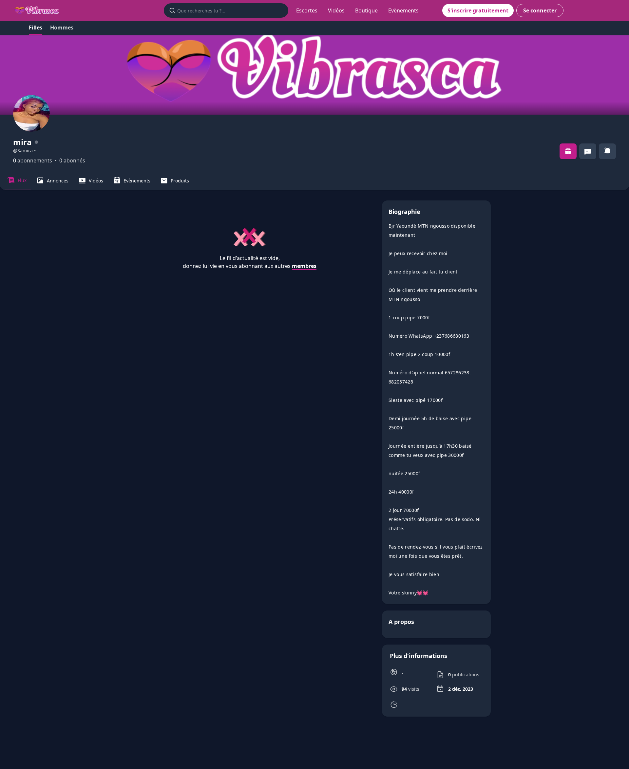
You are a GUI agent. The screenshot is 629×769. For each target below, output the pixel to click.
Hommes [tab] (61, 27)
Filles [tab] (35, 27)
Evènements (403, 10)
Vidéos (336, 10)
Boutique (366, 10)
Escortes (306, 10)
